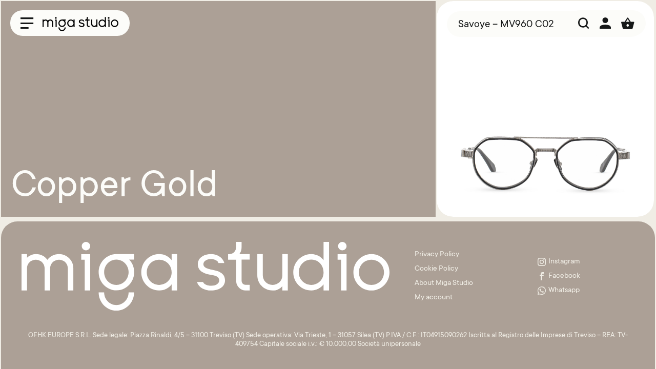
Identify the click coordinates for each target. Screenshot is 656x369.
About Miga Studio (444, 283)
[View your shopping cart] (628, 23)
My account (434, 298)
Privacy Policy (437, 255)
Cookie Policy (436, 269)
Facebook (564, 276)
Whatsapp (564, 290)
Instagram (564, 262)
